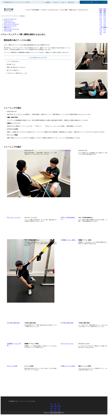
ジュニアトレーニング (10, 25)
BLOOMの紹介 (35, 9)
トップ (28, 9)
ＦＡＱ (62, 2)
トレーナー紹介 (64, 9)
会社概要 (47, 2)
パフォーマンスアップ (10, 19)
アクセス (55, 2)
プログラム (43, 9)
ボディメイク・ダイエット (11, 24)
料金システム (73, 9)
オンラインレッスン (83, 9)
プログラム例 (7, 30)
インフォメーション (53, 9)
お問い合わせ (71, 2)
